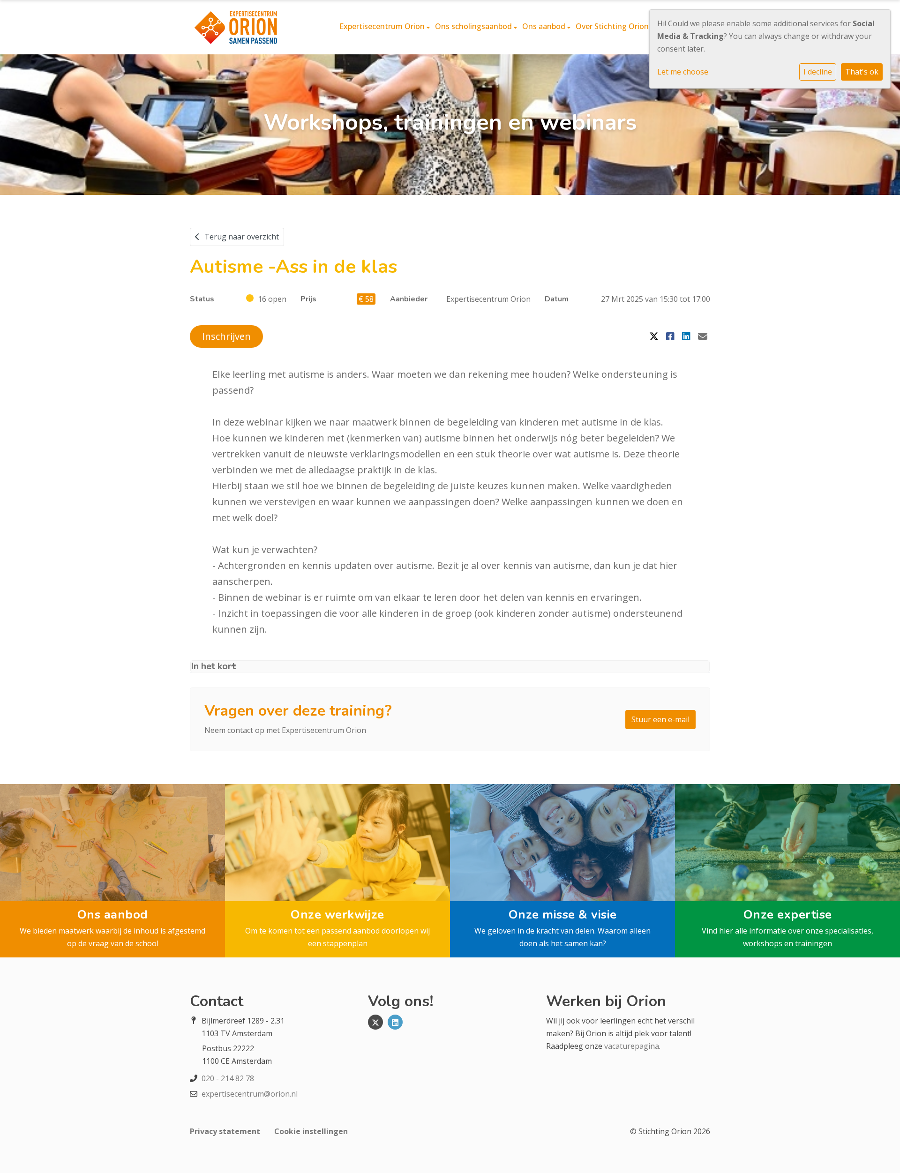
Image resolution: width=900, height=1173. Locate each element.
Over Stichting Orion (613, 26)
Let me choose (682, 72)
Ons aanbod (544, 26)
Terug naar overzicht (241, 237)
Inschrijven (226, 336)
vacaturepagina (631, 1046)
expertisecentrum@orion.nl (250, 1094)
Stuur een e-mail (660, 719)
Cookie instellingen (311, 1131)
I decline (817, 72)
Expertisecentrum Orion (383, 26)
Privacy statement (225, 1131)
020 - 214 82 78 (228, 1078)
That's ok (861, 72)
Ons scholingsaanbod (474, 26)
